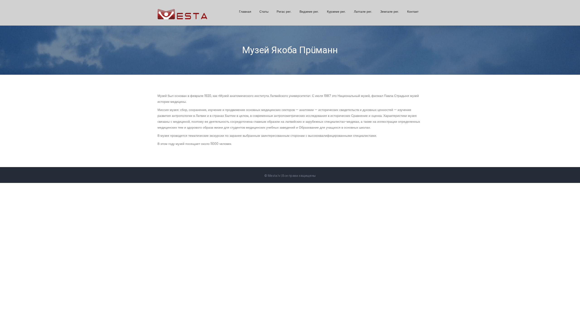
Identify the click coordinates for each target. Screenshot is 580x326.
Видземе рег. (309, 11)
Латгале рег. (363, 11)
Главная (245, 11)
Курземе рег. (336, 11)
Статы (263, 11)
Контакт (412, 11)
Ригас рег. (284, 11)
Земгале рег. (389, 11)
